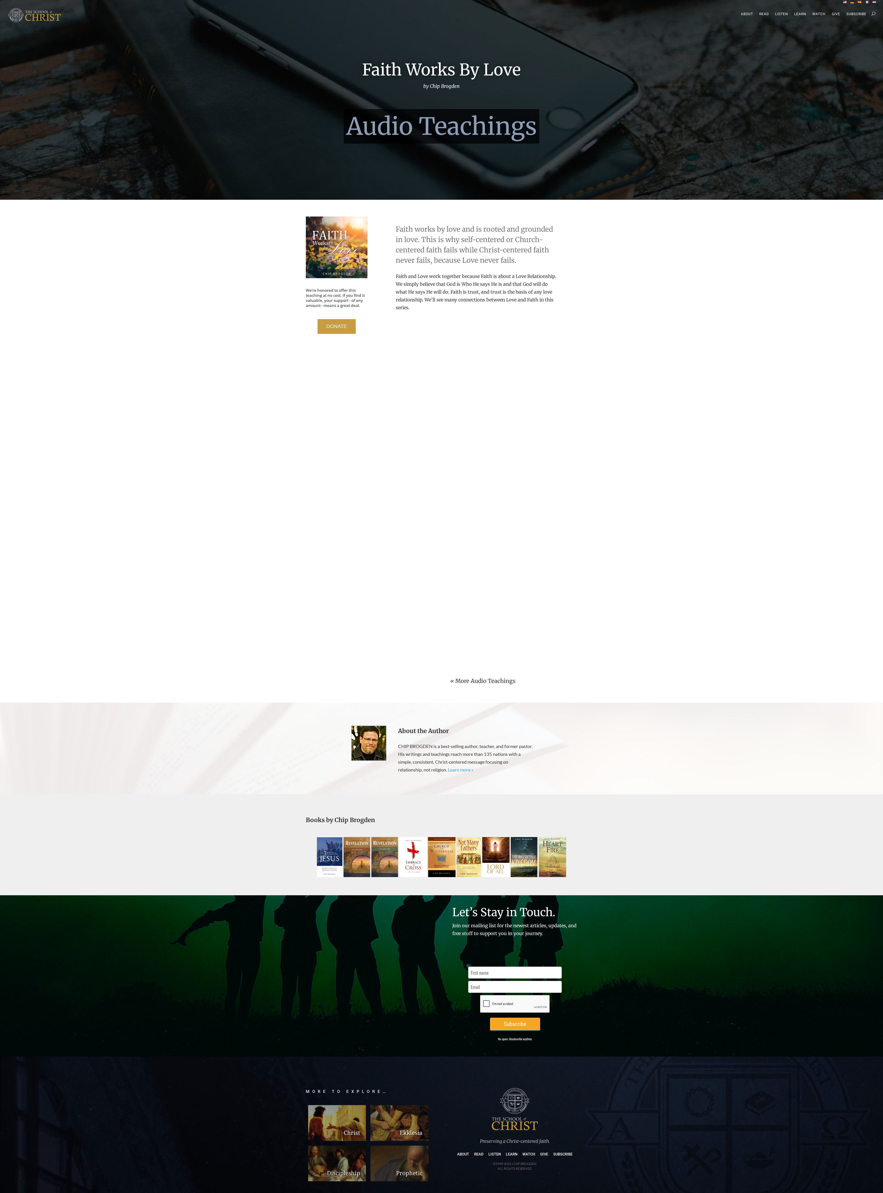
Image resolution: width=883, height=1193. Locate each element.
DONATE (336, 326)
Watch (819, 14)
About (747, 14)
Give (836, 14)
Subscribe (856, 14)
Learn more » (460, 769)
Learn (800, 14)
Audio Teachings (441, 126)
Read (764, 14)
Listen (781, 14)
